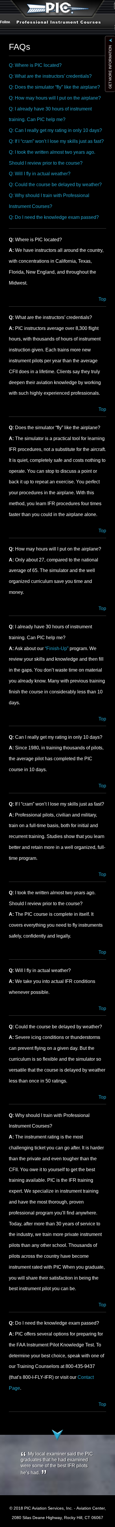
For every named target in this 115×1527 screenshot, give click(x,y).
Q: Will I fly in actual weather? (39, 173)
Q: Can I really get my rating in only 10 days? (55, 130)
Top (102, 299)
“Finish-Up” (56, 648)
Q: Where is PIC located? (35, 65)
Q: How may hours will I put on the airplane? (55, 97)
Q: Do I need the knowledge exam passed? (54, 217)
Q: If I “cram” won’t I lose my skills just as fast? (56, 141)
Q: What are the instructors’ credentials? (50, 76)
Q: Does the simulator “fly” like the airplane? (54, 87)
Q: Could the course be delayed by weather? (55, 184)
